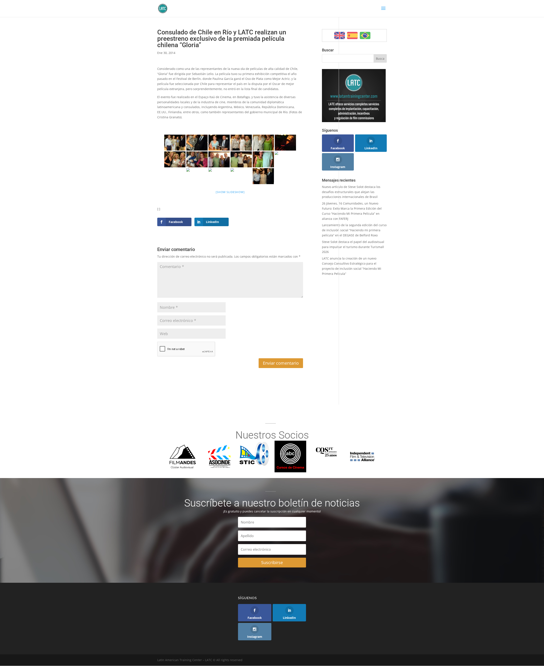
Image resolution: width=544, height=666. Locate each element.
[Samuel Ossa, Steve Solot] (285, 159)
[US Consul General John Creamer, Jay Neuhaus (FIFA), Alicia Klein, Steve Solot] (241, 159)
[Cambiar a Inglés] (339, 35)
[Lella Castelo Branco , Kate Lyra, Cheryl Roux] (175, 159)
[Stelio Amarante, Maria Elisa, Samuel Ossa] (263, 176)
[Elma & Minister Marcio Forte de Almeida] (219, 143)
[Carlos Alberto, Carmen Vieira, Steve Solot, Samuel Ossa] (175, 143)
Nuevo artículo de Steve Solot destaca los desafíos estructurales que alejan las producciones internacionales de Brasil (351, 192)
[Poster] (285, 143)
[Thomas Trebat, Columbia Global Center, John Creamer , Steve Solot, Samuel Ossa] (219, 159)
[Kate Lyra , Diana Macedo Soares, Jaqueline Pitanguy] (241, 143)
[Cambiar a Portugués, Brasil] (365, 35)
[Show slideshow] (230, 192)
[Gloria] (197, 176)
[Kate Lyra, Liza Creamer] (263, 143)
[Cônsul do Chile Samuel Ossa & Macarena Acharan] (197, 143)
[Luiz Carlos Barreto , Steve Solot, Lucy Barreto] (197, 159)
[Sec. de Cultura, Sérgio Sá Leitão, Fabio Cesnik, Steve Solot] (219, 176)
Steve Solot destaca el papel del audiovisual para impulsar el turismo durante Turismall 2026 (353, 247)
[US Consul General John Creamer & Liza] (263, 159)
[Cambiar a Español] (352, 35)
